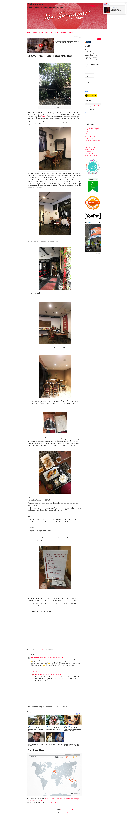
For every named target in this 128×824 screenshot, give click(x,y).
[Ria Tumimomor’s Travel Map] (54, 795)
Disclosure (70, 32)
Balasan (35, 671)
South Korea (31, 800)
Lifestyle (57, 32)
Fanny (43, 116)
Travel (51, 32)
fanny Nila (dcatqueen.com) (39, 657)
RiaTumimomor (35, 4)
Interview (63, 32)
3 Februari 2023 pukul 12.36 (54, 674)
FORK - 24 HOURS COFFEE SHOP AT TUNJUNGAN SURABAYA (92, 138)
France (47, 798)
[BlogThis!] (49, 649)
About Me (34, 32)
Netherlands (69, 798)
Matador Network (52, 802)
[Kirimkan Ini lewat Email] (48, 649)
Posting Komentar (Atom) (42, 711)
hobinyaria (89, 222)
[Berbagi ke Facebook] (52, 649)
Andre (56, 812)
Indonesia (59, 798)
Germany (52, 798)
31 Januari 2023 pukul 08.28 (56, 657)
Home (28, 32)
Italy (64, 798)
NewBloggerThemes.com (72, 812)
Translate (96, 105)
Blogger (73, 809)
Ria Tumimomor (39, 674)
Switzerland (39, 800)
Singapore (77, 798)
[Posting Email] (46, 649)
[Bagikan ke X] (50, 649)
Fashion (46, 32)
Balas (32, 668)
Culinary (41, 32)
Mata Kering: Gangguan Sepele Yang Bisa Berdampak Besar (92, 149)
